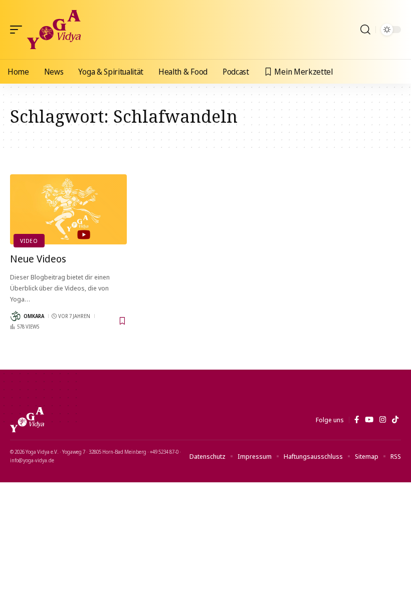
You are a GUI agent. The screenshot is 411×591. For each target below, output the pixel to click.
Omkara (34, 316)
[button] (18, 29)
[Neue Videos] (68, 209)
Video (29, 240)
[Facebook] (356, 419)
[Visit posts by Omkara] (15, 316)
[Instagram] (382, 419)
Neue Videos (38, 258)
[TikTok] (395, 419)
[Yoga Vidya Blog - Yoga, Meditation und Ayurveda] (54, 29)
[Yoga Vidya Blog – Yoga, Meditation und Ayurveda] (27, 419)
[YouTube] (369, 419)
